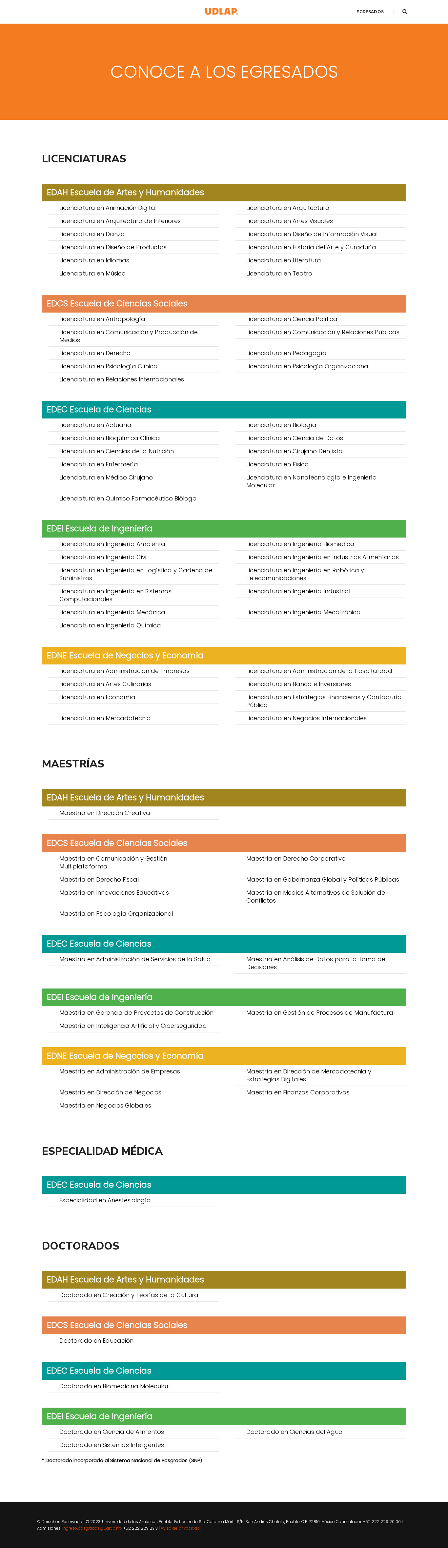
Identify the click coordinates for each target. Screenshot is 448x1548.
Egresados (370, 11)
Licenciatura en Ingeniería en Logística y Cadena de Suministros (136, 574)
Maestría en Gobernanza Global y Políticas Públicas (322, 879)
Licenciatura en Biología (281, 425)
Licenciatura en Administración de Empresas (124, 671)
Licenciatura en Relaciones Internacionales (121, 379)
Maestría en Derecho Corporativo (296, 858)
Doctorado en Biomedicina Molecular (114, 1386)
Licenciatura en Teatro (279, 273)
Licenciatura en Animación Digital (107, 208)
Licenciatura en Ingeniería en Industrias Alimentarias (322, 557)
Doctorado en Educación (96, 1340)
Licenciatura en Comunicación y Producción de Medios (128, 336)
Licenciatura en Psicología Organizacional (308, 366)
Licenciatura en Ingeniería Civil (103, 557)
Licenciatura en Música (92, 273)
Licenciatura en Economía (97, 697)
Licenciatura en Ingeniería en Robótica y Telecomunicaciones (305, 574)
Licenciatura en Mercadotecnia (105, 718)
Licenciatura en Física (277, 464)
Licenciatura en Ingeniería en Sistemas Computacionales (115, 595)
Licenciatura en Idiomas (94, 260)
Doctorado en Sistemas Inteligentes (111, 1445)
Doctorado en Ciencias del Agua (294, 1432)
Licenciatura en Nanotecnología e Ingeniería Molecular (311, 481)
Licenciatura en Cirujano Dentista (294, 451)
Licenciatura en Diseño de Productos (113, 247)
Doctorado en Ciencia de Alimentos (111, 1432)
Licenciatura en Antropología (102, 319)
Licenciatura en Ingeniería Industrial (298, 591)
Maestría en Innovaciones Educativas (114, 892)
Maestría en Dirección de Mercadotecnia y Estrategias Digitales (308, 1075)
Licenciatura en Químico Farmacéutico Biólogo (127, 498)
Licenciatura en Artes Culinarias (105, 684)
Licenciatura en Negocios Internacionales (306, 718)
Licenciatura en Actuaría (95, 425)
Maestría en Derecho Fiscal (99, 879)
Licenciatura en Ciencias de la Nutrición (116, 451)
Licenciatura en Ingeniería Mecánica (112, 612)
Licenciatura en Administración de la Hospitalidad (319, 671)
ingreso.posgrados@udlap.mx (92, 1528)
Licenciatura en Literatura (283, 260)
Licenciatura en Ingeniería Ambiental (113, 544)
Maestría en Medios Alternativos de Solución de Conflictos (315, 896)
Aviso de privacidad (180, 1528)
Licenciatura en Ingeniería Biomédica (300, 544)
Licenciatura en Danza (92, 234)
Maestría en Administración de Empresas (119, 1071)
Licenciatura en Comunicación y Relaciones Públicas (322, 332)
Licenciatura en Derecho (95, 353)
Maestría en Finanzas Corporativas (298, 1092)
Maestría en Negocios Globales (105, 1105)
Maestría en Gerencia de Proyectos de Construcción (136, 1012)
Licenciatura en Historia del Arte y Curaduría (311, 247)
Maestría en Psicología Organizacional (116, 913)
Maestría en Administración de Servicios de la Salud (135, 959)
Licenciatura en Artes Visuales (289, 221)
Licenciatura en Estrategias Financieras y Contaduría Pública (324, 701)
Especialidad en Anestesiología (105, 1200)
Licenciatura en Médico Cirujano (106, 477)
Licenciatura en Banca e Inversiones (298, 684)
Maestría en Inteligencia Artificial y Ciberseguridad (133, 1026)
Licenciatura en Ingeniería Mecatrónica (303, 612)
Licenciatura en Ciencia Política (291, 319)
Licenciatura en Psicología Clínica (108, 366)
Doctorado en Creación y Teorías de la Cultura (128, 1295)
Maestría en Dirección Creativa (104, 813)
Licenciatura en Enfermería (98, 464)
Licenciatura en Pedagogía (286, 353)
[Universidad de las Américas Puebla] (221, 11)
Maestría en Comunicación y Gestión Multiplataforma (113, 862)
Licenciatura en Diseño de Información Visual (311, 234)
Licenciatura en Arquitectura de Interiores (120, 221)
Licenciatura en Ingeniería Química (110, 625)
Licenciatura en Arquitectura (288, 208)
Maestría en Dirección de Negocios (110, 1092)
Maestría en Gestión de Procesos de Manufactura (319, 1012)
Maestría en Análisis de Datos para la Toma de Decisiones (315, 963)
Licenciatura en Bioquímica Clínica (109, 438)
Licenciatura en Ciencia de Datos (294, 438)
